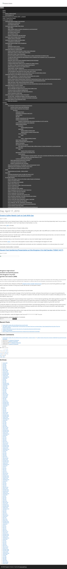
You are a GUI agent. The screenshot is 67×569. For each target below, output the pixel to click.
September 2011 (6, 522)
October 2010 (5, 536)
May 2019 (4, 439)
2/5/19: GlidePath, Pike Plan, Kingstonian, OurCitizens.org (20, 202)
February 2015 (5, 502)
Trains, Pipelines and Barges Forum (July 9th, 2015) (18, 168)
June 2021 (4, 408)
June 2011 (4, 526)
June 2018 (4, 453)
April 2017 (4, 470)
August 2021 (5, 406)
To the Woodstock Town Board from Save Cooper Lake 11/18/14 (22, 71)
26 (0, 355)
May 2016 (4, 484)
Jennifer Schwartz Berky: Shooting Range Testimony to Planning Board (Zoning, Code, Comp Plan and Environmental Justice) (34, 79)
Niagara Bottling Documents (27, 127)
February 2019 (5, 442)
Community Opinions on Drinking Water (13, 49)
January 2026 (5, 371)
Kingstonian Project (20, 112)
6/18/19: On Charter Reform (14, 180)
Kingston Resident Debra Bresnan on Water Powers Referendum (21, 51)
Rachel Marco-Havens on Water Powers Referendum (19, 52)
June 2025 (4, 380)
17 (6, 352)
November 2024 (6, 383)
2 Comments (22, 317)
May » (4, 356)
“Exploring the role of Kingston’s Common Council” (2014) (20, 166)
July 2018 (4, 451)
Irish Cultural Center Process (14, 32)
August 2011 (5, 524)
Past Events (7, 172)
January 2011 (5, 532)
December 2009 (6, 549)
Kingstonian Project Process (14, 46)
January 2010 (5, 548)
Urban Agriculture (19, 147)
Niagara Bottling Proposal (21, 124)
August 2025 (5, 378)
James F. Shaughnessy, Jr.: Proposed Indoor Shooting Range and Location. (23, 76)
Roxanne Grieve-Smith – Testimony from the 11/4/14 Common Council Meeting (25, 69)
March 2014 (5, 513)
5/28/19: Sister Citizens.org (13, 183)
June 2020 (4, 422)
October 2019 (5, 432)
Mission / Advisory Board (10, 13)
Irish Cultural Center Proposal (22, 144)
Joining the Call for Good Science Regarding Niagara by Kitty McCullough (23, 60)
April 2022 (4, 399)
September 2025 (6, 376)
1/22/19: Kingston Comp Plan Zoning (15, 205)
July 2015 (4, 496)
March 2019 (5, 441)
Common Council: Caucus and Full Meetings (19, 107)
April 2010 (4, 544)
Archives (5, 102)
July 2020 (4, 421)
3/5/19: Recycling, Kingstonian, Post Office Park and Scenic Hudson (22, 196)
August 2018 (5, 450)
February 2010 (5, 546)
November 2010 (6, 535)
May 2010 (4, 543)
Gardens (17, 317)
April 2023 (4, 392)
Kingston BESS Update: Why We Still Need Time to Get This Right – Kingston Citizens (19, 337)
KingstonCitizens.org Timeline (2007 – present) (14, 16)
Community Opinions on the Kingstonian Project (15, 99)
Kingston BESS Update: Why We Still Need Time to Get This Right (15, 325)
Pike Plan (18, 116)
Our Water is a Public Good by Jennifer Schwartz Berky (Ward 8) (21, 65)
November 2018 (6, 446)
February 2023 (5, 394)
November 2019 (6, 431)
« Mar (1, 356)
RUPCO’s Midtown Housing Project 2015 (16, 87)
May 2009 (4, 558)
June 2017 (4, 468)
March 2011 (5, 530)
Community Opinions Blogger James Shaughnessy (15, 43)
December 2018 (6, 445)
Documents (20, 126)
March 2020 (5, 426)
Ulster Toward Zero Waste (9, 18)
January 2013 (5, 520)
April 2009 (4, 559)
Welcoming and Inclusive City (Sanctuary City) (25, 152)
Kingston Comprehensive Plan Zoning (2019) (25, 118)
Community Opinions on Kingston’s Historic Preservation (17, 94)
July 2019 (4, 436)
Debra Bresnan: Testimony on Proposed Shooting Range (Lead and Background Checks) (26, 80)
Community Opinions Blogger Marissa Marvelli (15, 37)
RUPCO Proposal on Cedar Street (15, 93)
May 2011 (4, 527)
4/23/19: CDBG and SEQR (13, 186)
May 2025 (4, 382)
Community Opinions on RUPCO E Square (14, 85)
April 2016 (4, 486)
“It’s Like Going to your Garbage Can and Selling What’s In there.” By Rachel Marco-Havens (27, 72)
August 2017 (5, 465)
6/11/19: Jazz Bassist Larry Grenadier (15, 182)
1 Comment (16, 247)
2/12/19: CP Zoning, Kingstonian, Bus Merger (17, 200)
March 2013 (5, 519)
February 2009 (5, 562)
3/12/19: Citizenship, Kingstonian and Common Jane (19, 194)
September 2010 (6, 537)
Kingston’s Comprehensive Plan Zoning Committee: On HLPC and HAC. (33, 121)
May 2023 (4, 390)
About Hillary (10, 27)
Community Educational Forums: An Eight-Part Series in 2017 (21, 174)
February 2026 (5, 370)
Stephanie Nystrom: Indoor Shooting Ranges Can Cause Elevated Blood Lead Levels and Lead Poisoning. (30, 83)
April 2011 (4, 529)
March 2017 (5, 472)
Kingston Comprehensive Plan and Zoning (17, 35)
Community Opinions (8, 19)
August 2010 (5, 539)
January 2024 (5, 388)
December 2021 (6, 402)
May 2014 (4, 511)
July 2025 (4, 379)
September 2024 (6, 384)
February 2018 (5, 458)
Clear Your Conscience (12, 101)
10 (6, 350)
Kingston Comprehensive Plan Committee (19, 163)
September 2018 (6, 449)
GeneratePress (23, 567)
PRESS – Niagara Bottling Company (28, 138)
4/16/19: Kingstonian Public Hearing (15, 188)
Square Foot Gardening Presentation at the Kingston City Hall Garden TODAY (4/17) (31, 250)
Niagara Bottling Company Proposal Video (30, 132)
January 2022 (5, 401)
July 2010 (4, 540)
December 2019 (6, 430)
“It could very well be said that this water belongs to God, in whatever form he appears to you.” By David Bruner (31, 57)
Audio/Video (20, 129)
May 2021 (4, 409)
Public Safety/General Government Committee (20, 160)
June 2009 (4, 557)
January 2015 (5, 503)
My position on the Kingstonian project (16, 48)
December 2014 (6, 505)
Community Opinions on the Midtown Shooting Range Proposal (18, 74)
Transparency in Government (14, 23)
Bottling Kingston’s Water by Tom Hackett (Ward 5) (19, 66)
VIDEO (6, 104)
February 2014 (5, 515)
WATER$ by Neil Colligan (13, 58)
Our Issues (15, 110)
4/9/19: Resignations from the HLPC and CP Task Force (19, 190)
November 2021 (6, 403)
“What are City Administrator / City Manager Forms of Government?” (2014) (24, 165)
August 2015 (5, 494)
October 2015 (5, 492)
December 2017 (6, 460)
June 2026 (4, 365)
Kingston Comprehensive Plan (22, 119)
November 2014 (6, 506)
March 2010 (5, 545)
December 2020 (6, 415)
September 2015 (6, 493)
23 (5, 353)
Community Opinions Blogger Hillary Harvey (14, 26)
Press (19, 136)
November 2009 (6, 550)
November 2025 (6, 374)
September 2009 (6, 553)
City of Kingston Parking (13, 33)
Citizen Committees (22, 133)
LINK (7, 225)
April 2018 (4, 455)
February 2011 (5, 531)
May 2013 (4, 517)
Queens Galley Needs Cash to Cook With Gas (17, 215)
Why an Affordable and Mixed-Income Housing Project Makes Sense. (22, 88)
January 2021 (5, 413)
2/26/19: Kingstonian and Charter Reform (16, 197)
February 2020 (5, 427)
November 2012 (6, 521)
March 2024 (5, 387)
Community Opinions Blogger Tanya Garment (15, 21)
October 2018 (5, 447)
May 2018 (4, 454)
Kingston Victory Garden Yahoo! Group (32, 283)
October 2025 (5, 375)
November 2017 (6, 461)
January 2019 (5, 444)
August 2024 (5, 385)
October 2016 (5, 478)
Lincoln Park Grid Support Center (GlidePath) (25, 122)
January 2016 (5, 488)
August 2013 (5, 516)
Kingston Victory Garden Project (27, 151)
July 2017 (4, 466)
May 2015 (4, 498)
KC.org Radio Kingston (10, 177)
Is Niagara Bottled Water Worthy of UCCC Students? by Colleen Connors (23, 63)
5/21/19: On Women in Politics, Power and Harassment (19, 185)
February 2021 (5, 412)
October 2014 (5, 507)
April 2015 (4, 499)
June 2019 (4, 437)
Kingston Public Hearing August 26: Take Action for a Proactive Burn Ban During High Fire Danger (21, 329)
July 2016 (4, 482)
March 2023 (5, 393)
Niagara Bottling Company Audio (28, 130)
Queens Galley (9, 247)
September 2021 (6, 404)
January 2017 (5, 474)
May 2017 (4, 469)
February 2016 (5, 487)
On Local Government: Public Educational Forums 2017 (19, 176)
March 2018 (5, 456)
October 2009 (5, 551)
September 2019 (6, 434)
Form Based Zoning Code (13, 24)
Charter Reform (19, 115)
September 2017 (6, 464)
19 (0, 353)
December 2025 (6, 373)
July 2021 (4, 407)
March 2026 (5, 369)
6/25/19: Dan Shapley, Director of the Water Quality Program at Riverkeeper (24, 179)
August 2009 (5, 554)
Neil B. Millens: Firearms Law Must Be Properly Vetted (19, 77)
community (2, 247)
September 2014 (6, 508)
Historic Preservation (20, 143)
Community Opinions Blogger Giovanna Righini (15, 40)
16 (5, 352)
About (4, 12)
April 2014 (4, 512)
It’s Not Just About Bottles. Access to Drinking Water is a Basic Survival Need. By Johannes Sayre (28, 55)
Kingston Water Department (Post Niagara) (19, 108)
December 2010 (6, 534)
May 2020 (4, 423)
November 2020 (6, 416)
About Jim (10, 44)
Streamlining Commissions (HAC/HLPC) (24, 113)
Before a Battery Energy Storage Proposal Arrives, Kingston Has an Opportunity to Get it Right (21, 331)
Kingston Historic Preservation (14, 38)
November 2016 (6, 477)
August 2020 (5, 420)
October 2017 (5, 463)
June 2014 (4, 510)
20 (1, 353)
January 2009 (5, 563)
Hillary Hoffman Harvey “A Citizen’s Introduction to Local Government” (22, 29)
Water (22, 135)
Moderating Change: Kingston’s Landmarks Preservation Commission (22, 97)
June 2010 (4, 541)
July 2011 (4, 525)
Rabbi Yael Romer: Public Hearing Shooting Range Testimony (21, 82)
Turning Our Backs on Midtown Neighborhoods (18, 90)
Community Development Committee (18, 161)
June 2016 (4, 483)
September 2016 (6, 479)
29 (4, 355)
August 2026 (5, 362)
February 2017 (5, 473)
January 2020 (5, 428)
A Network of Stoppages (7, 330)
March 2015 (5, 501)
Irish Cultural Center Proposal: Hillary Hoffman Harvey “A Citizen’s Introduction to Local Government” (39, 146)
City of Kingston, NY (9, 15)
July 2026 (4, 364)
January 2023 (5, 395)
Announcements (4, 317)
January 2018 (5, 459)
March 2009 (5, 560)
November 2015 (6, 491)
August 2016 (5, 480)
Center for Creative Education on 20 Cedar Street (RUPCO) (20, 91)
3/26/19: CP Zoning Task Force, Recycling (16, 191)
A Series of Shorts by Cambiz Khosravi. (16, 62)
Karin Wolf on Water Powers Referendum (16, 54)
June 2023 (4, 389)
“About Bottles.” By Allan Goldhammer (16, 68)
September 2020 (6, 418)
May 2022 (4, 398)
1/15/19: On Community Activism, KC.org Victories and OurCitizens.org (23, 207)
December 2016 (6, 475)
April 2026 (4, 368)
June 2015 (4, 497)
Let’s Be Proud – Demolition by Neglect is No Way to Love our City (22, 96)
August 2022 (5, 397)
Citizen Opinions (21, 154)
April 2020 (4, 425)
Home (4, 10)
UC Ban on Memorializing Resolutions (24, 158)
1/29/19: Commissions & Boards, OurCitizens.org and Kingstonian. (22, 204)
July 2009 (4, 555)
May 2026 (4, 366)
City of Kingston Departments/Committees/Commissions (20, 105)
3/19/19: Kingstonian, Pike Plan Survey (16, 193)
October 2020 (5, 417)
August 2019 (5, 435)
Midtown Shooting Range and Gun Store (24, 141)
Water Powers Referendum (21, 140)
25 (7, 353)
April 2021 (4, 411)
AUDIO (6, 169)
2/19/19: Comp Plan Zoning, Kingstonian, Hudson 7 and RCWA (21, 199)
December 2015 (6, 489)
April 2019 (4, 440)
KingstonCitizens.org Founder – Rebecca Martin (18, 171)
